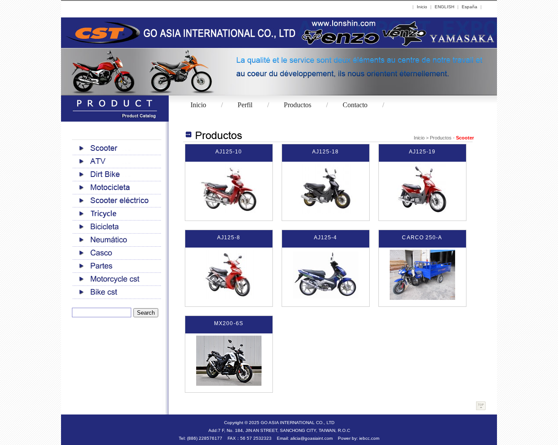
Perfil (245, 105)
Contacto (355, 105)
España (469, 6)
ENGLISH (444, 6)
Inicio (422, 6)
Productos (297, 105)
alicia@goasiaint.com (311, 438)
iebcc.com (369, 438)
